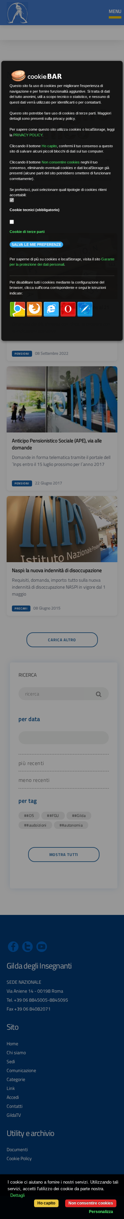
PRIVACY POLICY (27, 135)
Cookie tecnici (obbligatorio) (35, 210)
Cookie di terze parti (27, 232)
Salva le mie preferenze (36, 245)
